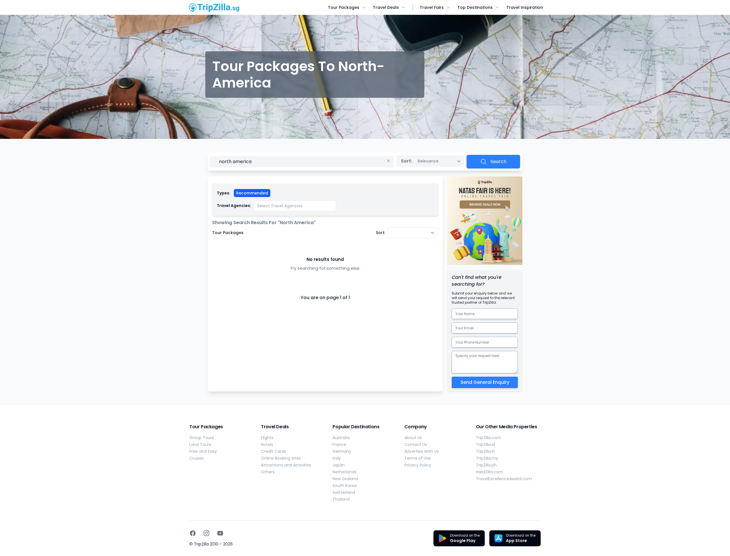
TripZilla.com (488, 438)
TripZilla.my (487, 458)
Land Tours (200, 444)
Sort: (406, 161)
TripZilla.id (485, 444)
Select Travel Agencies (280, 206)
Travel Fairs (432, 7)
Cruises (196, 458)
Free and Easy (203, 451)
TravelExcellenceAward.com (504, 479)
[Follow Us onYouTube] (220, 533)
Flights (267, 438)
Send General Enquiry (485, 382)
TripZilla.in (485, 451)
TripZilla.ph (486, 465)
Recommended (252, 193)
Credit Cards (273, 451)
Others (268, 472)
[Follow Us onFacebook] (192, 533)
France (339, 444)
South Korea (344, 485)
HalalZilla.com (489, 472)
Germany (341, 451)
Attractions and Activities (286, 465)
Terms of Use (417, 458)
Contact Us (415, 444)
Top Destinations (475, 7)
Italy (336, 458)
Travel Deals (386, 7)
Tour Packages (343, 7)
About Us (413, 438)
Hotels (267, 444)
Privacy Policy (417, 465)
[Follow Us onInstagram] (206, 533)
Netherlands (344, 472)
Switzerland (343, 492)
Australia (341, 438)
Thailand (341, 499)
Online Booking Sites (281, 458)
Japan (338, 465)
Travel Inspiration (524, 7)
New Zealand (345, 479)
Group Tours (201, 438)
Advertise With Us (421, 451)
